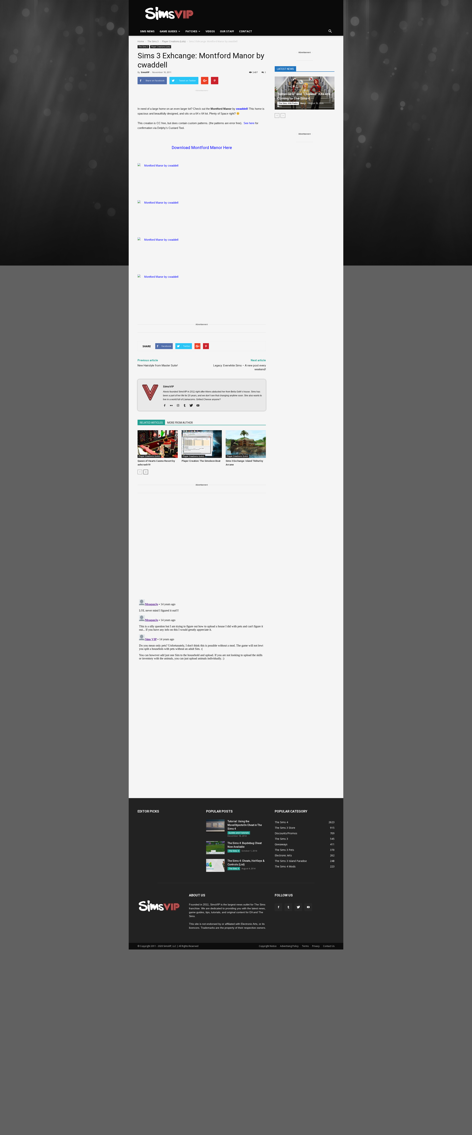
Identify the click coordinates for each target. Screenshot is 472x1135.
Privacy (316, 946)
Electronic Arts (283, 855)
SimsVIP (145, 72)
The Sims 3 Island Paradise (291, 861)
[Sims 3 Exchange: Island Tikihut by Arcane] (246, 444)
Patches (191, 31)
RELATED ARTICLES (151, 422)
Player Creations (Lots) (160, 46)
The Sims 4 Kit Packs (288, 103)
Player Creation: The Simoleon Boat (201, 461)
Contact (245, 31)
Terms (305, 946)
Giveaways (281, 844)
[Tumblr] (186, 405)
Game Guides (168, 31)
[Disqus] (202, 548)
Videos (210, 31)
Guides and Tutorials (239, 832)
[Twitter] (193, 405)
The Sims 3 (143, 46)
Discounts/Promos (286, 833)
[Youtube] (199, 405)
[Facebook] (166, 405)
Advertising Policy (289, 946)
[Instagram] (179, 405)
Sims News (147, 31)
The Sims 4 (234, 851)
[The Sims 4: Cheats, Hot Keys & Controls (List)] (215, 865)
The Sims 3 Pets (284, 850)
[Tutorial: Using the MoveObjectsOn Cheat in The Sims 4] (215, 825)
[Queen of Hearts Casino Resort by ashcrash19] (158, 444)
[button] (330, 31)
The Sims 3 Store (285, 827)
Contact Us (328, 946)
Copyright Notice (268, 946)
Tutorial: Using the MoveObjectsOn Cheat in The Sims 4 (245, 825)
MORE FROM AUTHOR (180, 422)
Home (141, 41)
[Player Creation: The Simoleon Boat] (202, 444)
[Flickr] (173, 405)
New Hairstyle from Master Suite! (158, 365)
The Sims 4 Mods (285, 866)
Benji (303, 103)
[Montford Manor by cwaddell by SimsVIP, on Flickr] (202, 179)
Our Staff (227, 31)
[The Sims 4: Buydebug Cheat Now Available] (215, 847)
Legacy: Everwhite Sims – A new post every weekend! (239, 367)
